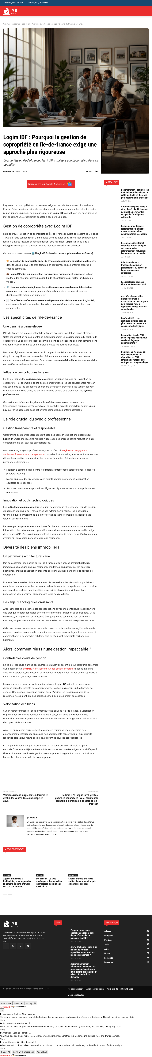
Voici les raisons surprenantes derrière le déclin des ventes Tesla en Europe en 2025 (25, 797)
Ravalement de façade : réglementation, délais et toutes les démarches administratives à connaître (134, 230)
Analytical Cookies (11, 1032)
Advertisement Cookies (14, 1042)
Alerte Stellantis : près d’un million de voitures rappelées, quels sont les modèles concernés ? (84, 951)
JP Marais (10, 171)
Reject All (18, 1003)
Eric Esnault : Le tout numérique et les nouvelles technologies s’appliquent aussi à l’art (49, 882)
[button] (146, 3)
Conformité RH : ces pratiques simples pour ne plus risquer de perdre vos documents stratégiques (133, 322)
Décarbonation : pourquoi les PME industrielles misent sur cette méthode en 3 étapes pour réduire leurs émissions (135, 193)
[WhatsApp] (27, 777)
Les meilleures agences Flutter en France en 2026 (133, 283)
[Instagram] (13, 946)
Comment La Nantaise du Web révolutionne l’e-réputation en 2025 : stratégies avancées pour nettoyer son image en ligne (134, 357)
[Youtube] (28, 946)
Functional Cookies (12, 1023)
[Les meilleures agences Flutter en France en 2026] (111, 286)
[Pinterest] (20, 777)
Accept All (31, 1003)
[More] (74, 196)
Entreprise (16, 24)
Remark (25, 1023)
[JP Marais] (15, 826)
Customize (6, 1003)
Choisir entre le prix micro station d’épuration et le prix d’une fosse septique (82, 881)
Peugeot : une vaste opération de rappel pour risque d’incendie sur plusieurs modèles (82, 934)
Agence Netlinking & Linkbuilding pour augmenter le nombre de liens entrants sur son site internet (17, 882)
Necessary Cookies (12, 1014)
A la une (7, 875)
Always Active (28, 1014)
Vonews (6, 24)
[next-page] (10, 893)
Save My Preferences (23, 1052)
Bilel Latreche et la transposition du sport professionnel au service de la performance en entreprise (134, 267)
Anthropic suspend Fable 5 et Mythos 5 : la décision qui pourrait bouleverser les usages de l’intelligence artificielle (134, 211)
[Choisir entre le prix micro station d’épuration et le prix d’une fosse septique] (83, 866)
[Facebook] (6, 777)
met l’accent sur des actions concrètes (49, 668)
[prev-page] (5, 893)
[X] (13, 777)
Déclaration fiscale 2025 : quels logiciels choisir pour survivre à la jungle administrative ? (134, 339)
